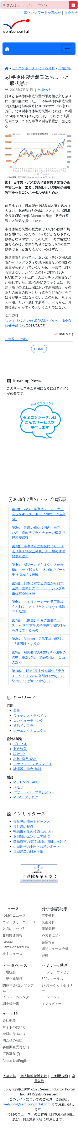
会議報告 (48, 942)
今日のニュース (14, 915)
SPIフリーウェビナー (57, 972)
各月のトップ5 (13, 928)
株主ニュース (12, 953)
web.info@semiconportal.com (27, 1104)
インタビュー (52, 1003)
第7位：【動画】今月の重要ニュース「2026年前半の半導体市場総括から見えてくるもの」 (39, 625)
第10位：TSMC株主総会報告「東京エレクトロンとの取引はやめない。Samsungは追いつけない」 (38, 675)
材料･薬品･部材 (25, 759)
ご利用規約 (59, 1076)
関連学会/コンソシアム (18, 988)
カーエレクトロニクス (30, 730)
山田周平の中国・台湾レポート (36, 846)
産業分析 (48, 928)
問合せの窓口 (12, 1040)
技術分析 (48, 922)
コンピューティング (28, 720)
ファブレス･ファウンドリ (32, 764)
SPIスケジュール (54, 997)
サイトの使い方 (14, 1027)
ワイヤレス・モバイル (30, 715)
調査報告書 (10, 1003)
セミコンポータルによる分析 (33, 68)
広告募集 (9, 1053)
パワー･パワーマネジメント (34, 792)
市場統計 (9, 972)
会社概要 (9, 1020)
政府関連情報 (12, 935)
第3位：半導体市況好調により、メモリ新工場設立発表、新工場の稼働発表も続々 (38, 551)
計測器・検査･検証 (27, 769)
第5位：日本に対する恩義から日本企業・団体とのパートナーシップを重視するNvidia (38, 588)
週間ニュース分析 (55, 948)
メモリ (18, 787)
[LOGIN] (73, 5)
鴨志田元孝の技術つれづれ (33, 831)
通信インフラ (23, 725)
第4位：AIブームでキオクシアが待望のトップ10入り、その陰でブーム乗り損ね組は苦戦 (39, 569)
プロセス (20, 744)
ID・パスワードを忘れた (42, 12)
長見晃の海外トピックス (31, 821)
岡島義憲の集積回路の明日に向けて (40, 841)
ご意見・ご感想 (16, 339)
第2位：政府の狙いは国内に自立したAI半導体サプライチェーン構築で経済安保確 (38, 532)
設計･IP (19, 754)
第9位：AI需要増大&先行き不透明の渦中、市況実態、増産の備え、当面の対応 (39, 657)
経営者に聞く (52, 935)
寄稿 (45, 955)
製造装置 (20, 749)
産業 (16, 710)
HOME (39, 349)
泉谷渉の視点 (23, 826)
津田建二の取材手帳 (28, 851)
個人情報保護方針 (33, 1076)
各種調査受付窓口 (15, 1047)
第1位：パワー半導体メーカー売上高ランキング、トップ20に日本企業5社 (39, 514)
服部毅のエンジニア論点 (31, 836)
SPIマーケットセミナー (57, 988)
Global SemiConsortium (15, 944)
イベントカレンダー (17, 997)
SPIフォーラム (52, 978)
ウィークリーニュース (19, 922)
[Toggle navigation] (67, 48)
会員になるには (14, 1033)
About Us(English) (16, 1060)
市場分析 (65, 68)
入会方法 (71, 12)
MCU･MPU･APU (26, 782)
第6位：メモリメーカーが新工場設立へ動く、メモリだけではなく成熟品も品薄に (38, 606)
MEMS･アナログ (25, 797)
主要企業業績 (12, 978)
